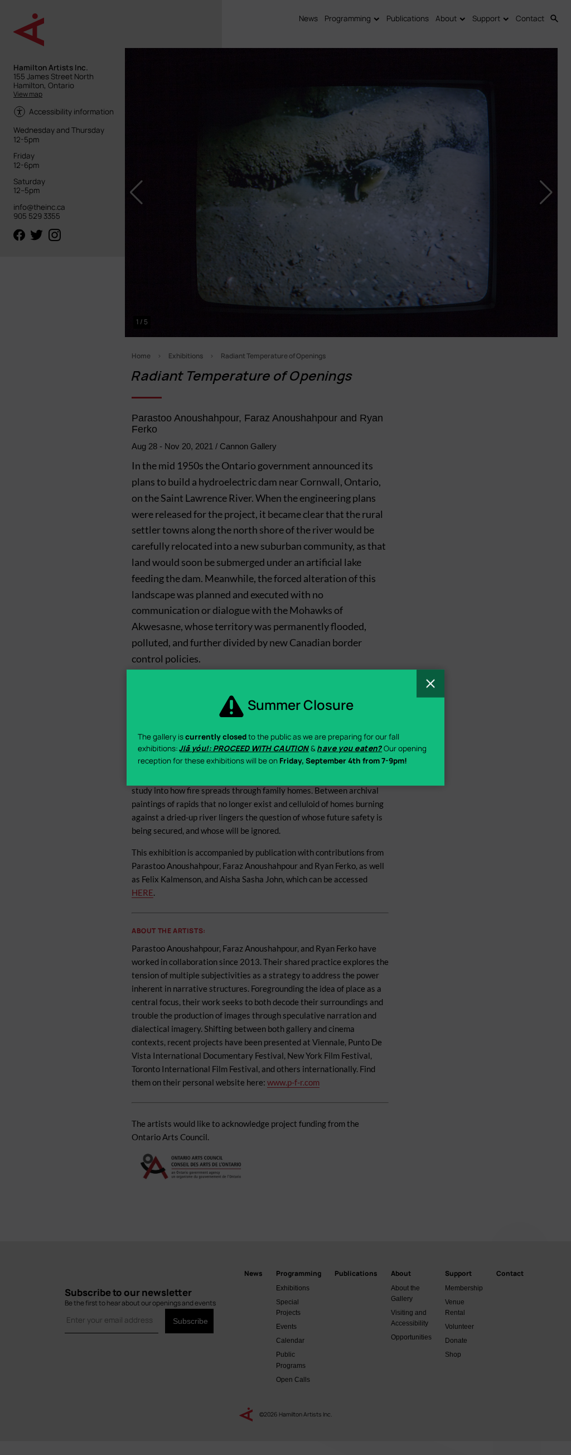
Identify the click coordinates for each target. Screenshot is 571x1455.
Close (430, 683)
